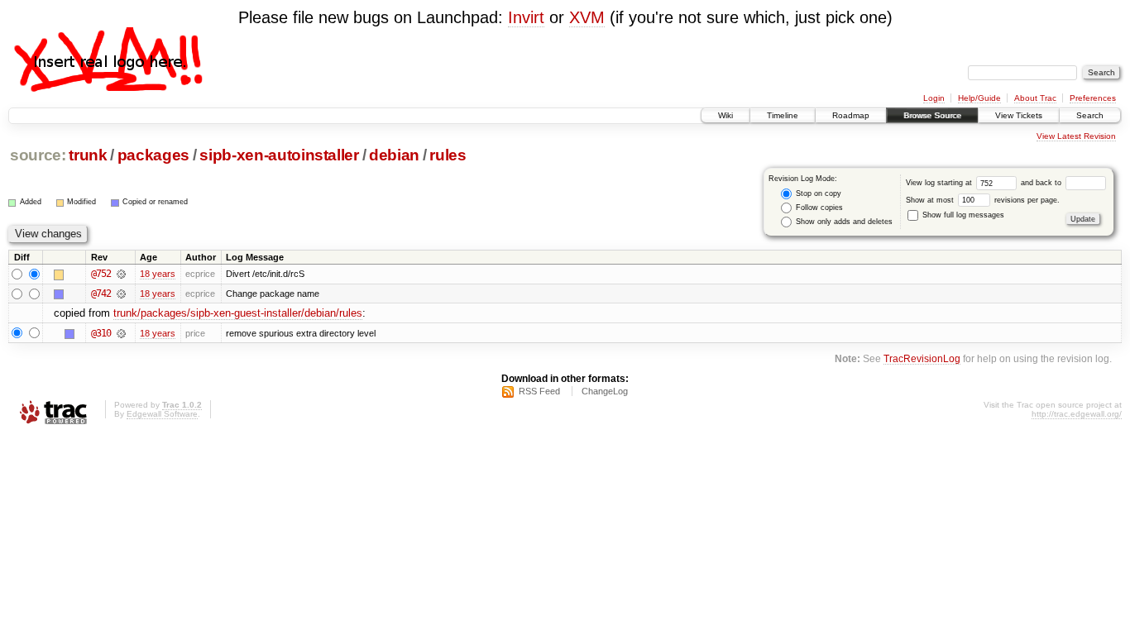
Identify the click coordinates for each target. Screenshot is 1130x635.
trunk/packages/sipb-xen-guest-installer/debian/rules (237, 313)
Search (1090, 115)
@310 (101, 333)
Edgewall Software (162, 413)
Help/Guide (979, 98)
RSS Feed (539, 391)
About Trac (1035, 98)
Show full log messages (962, 215)
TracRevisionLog (921, 358)
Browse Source (932, 115)
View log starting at (940, 183)
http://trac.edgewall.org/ (1077, 413)
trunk (88, 155)
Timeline (782, 115)
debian (394, 155)
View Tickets (1018, 115)
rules (447, 155)
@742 (101, 293)
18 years (157, 274)
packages (153, 155)
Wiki (725, 115)
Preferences (1093, 98)
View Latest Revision (1076, 136)
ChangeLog (605, 391)
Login (934, 98)
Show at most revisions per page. (983, 200)
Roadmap (850, 115)
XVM (587, 17)
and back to (1042, 183)
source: (38, 155)
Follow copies (818, 207)
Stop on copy (817, 193)
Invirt (526, 17)
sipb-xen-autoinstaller (278, 155)
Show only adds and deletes (843, 221)
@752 (101, 273)
